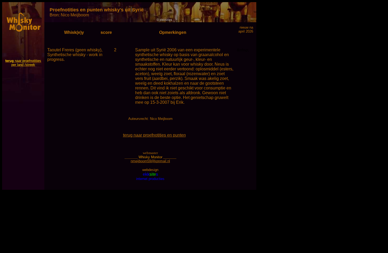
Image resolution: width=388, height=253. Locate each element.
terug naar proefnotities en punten (154, 135)
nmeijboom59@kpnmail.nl (150, 161)
